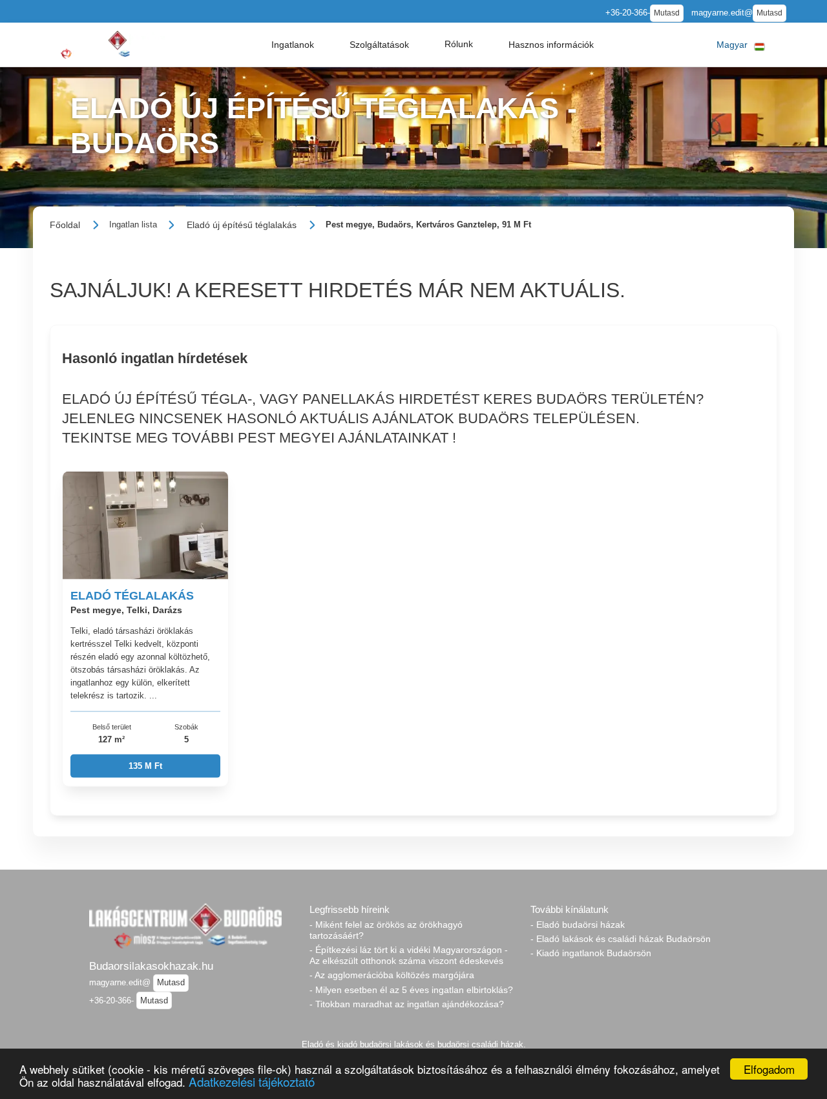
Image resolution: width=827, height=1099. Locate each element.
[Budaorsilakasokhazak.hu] (105, 44)
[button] (292, 44)
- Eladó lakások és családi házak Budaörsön (620, 939)
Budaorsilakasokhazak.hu (151, 965)
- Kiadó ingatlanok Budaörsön (590, 953)
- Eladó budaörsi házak (577, 924)
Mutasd (667, 13)
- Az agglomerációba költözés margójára (391, 975)
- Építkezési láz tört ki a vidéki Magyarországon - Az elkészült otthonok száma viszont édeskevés (408, 955)
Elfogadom (769, 1069)
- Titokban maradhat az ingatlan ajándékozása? (406, 1004)
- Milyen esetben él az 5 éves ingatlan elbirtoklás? (411, 990)
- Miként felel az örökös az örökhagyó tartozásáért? (386, 930)
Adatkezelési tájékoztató (252, 1081)
